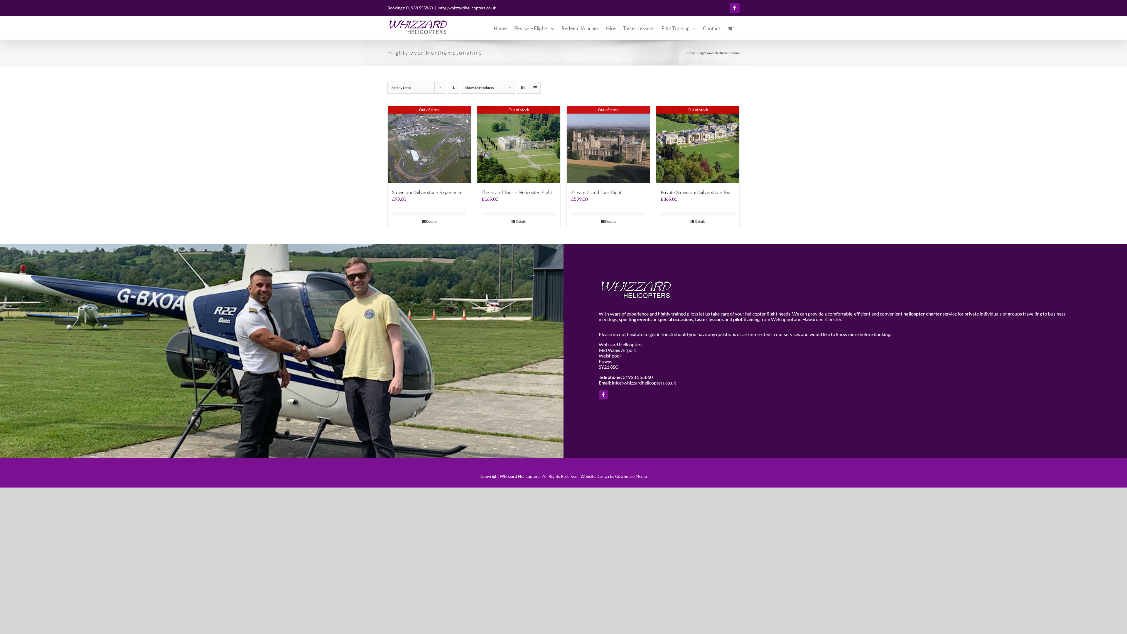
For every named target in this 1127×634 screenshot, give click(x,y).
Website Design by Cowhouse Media (614, 476)
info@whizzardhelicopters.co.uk (467, 7)
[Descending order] (453, 88)
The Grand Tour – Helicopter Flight (517, 192)
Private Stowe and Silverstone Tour (696, 192)
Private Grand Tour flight (596, 192)
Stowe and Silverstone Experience (427, 192)
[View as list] (534, 87)
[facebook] (603, 394)
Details (431, 221)
